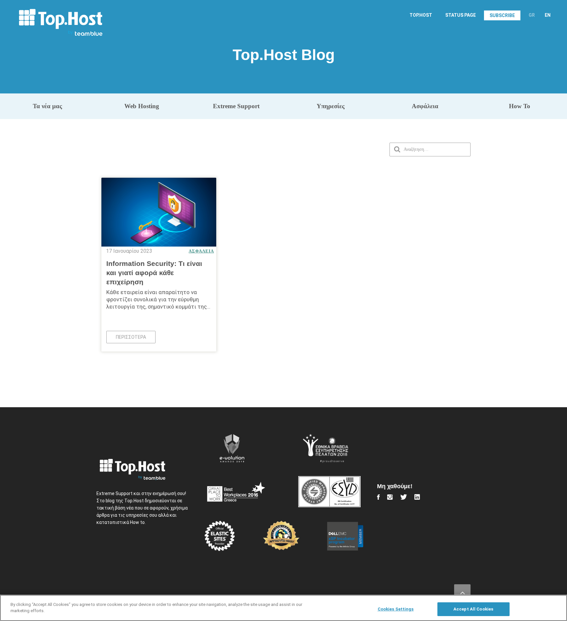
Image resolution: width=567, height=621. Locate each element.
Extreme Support (236, 106)
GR (532, 15)
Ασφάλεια (425, 106)
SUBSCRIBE (502, 15)
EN (548, 15)
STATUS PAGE (460, 15)
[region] (283, 608)
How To (519, 106)
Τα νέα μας (47, 106)
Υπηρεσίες (331, 106)
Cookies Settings (396, 609)
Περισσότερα (131, 337)
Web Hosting (141, 106)
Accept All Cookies (473, 609)
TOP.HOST (421, 15)
